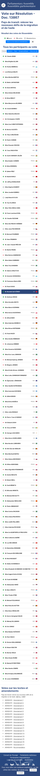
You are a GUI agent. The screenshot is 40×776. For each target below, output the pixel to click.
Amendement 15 (19, 739)
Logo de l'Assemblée (15, 760)
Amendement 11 (19, 728)
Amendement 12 (19, 731)
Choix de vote (34, 51)
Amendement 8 (19, 720)
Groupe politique (23, 51)
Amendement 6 (19, 714)
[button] (32, 41)
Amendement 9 (19, 722)
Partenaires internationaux (20, 757)
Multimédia (29, 760)
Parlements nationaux (28, 755)
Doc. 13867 (22, 697)
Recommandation (19, 747)
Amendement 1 (18, 700)
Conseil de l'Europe (11, 755)
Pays (15, 51)
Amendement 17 (19, 745)
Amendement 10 (19, 725)
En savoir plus (23, 770)
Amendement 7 (19, 717)
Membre (10, 51)
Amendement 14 (19, 736)
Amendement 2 (19, 703)
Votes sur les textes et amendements (17, 41)
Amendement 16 (19, 742)
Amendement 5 (19, 711)
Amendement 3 (19, 706)
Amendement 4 (19, 708)
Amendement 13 (19, 733)
